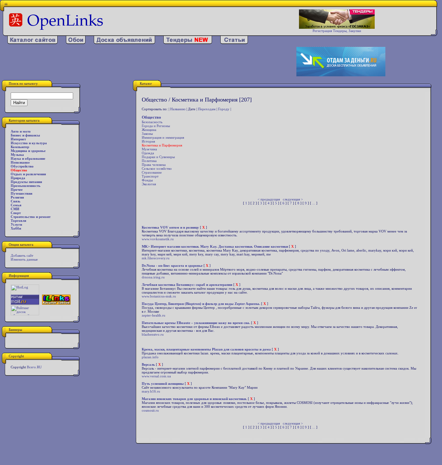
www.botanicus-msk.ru (159, 296)
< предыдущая (269, 199)
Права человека (154, 165)
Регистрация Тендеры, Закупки (337, 31)
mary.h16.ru (151, 391)
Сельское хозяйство (157, 168)
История (148, 141)
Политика (149, 161)
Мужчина (149, 149)
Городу (223, 109)
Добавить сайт (22, 255)
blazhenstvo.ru (153, 334)
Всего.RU (34, 367)
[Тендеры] (187, 43)
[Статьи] (234, 43)
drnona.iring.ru (153, 277)
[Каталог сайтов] (32, 43)
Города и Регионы (156, 126)
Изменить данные (24, 259)
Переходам (206, 109)
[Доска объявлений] (124, 43)
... (313, 203)
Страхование (152, 172)
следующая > (293, 199)
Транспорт (150, 176)
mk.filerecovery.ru (156, 258)
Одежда (148, 153)
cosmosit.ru (150, 410)
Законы (147, 133)
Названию (177, 109)
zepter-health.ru (153, 315)
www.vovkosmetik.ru (158, 239)
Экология (149, 184)
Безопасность (152, 122)
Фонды (147, 180)
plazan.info (150, 357)
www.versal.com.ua (156, 376)
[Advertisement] (144, 61)
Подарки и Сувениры (158, 157)
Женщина (149, 130)
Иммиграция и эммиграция (163, 137)
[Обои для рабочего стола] (75, 43)
